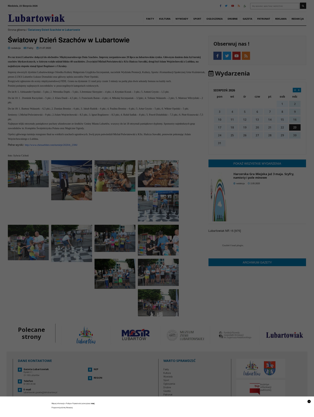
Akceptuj (69, 407)
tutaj (93, 403)
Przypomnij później (59, 407)
